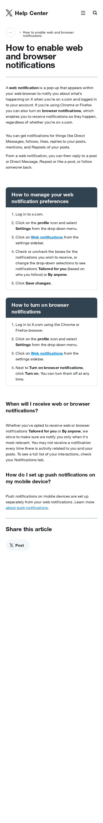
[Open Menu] (83, 13)
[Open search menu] (94, 13)
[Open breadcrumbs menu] (10, 32)
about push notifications (27, 507)
